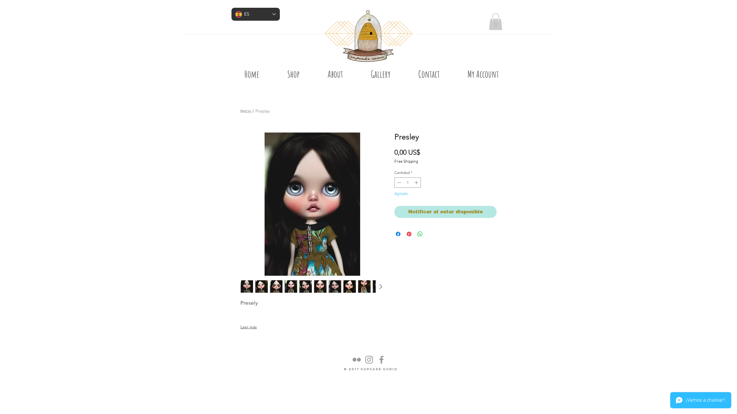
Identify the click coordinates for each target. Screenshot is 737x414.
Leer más (248, 326)
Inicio (245, 111)
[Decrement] (398, 182)
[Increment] (416, 182)
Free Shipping (406, 161)
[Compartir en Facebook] (398, 234)
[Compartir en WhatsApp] (420, 234)
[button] (496, 21)
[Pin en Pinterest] (409, 234)
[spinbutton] (407, 182)
